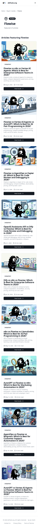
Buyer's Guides (11, 11)
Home (3, 11)
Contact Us (7, 523)
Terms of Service (29, 523)
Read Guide (17, 89)
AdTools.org (12, 3)
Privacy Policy (17, 523)
